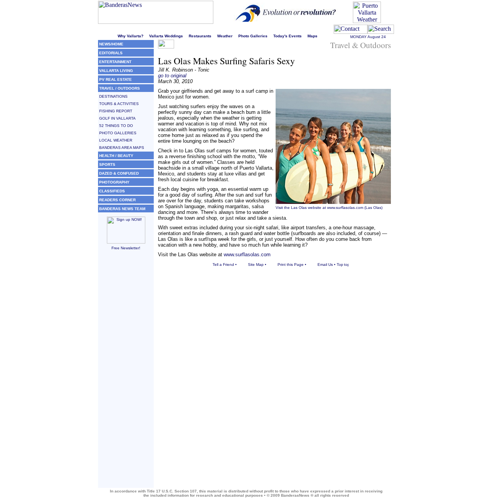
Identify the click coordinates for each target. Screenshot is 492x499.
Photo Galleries (253, 36)
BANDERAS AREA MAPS (121, 147)
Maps (312, 36)
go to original (172, 75)
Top (340, 264)
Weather (225, 36)
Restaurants (200, 36)
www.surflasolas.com (345, 207)
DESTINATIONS (113, 96)
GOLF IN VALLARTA (117, 118)
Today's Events (287, 36)
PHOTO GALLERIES (117, 133)
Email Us (325, 264)
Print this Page (291, 264)
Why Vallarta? (130, 36)
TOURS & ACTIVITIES (119, 104)
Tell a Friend (223, 264)
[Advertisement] (126, 372)
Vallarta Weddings (166, 36)
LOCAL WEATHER (115, 140)
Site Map (256, 264)
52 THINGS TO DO (116, 125)
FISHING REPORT (115, 111)
